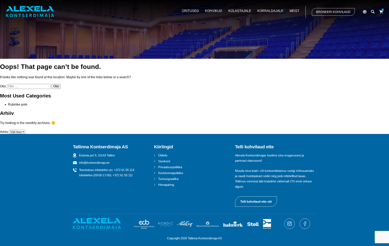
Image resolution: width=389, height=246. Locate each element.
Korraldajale (270, 11)
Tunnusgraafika (168, 179)
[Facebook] (305, 228)
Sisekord (164, 161)
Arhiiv (4, 132)
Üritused (190, 11)
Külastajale (239, 11)
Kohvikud (213, 11)
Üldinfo (162, 155)
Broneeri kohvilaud (333, 12)
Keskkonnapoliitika (170, 173)
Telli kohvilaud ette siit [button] (256, 201)
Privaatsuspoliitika (170, 167)
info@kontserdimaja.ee (94, 162)
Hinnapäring (166, 184)
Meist (294, 11)
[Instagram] (290, 228)
